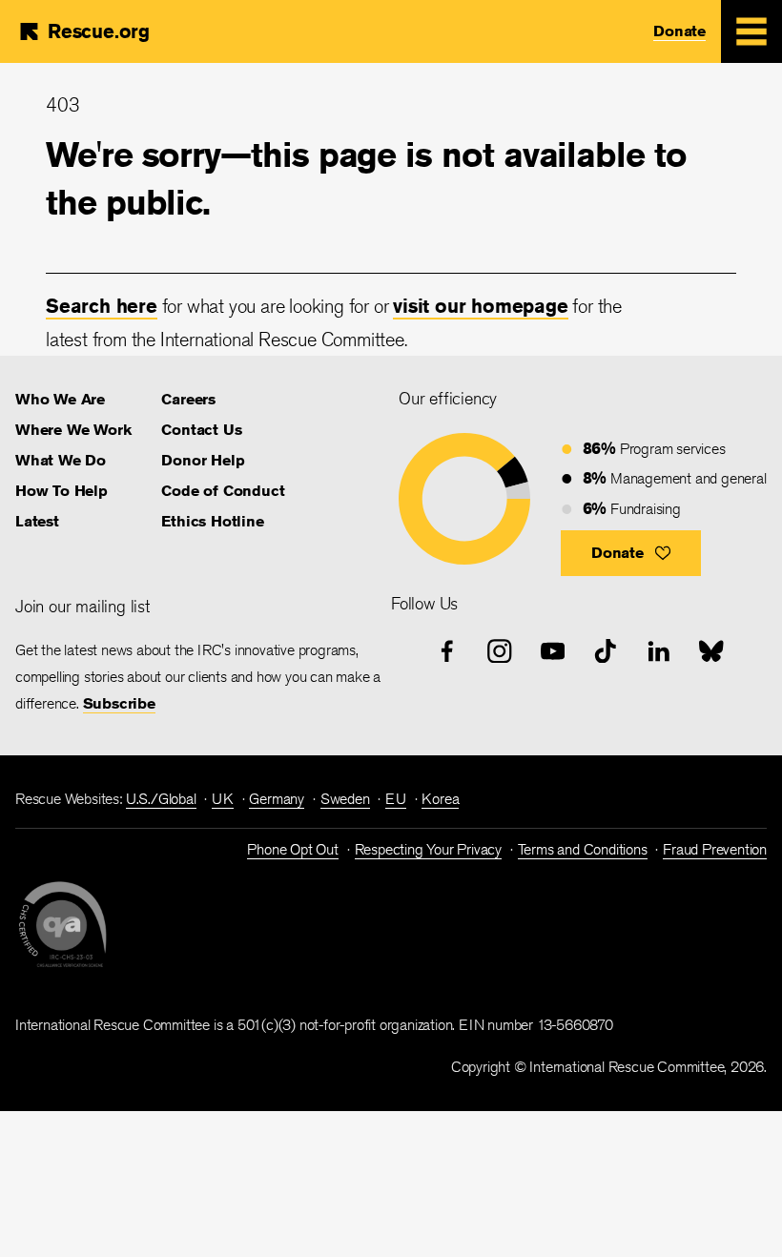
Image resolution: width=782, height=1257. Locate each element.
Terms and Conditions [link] (583, 849)
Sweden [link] (345, 799)
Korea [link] (440, 799)
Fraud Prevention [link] (715, 849)
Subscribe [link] (119, 703)
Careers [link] (188, 399)
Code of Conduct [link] (222, 491)
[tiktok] (605, 651)
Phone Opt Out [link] (292, 849)
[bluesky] (711, 651)
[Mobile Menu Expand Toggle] (751, 31)
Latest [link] (37, 521)
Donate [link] (679, 31)
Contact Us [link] (201, 430)
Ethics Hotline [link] (212, 521)
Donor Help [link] (202, 460)
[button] (631, 553)
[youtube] (553, 651)
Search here (101, 306)
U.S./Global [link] (161, 799)
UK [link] (223, 799)
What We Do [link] (60, 460)
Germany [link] (276, 799)
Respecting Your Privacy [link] (428, 849)
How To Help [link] (61, 491)
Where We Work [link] (73, 430)
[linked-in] (659, 651)
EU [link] (395, 799)
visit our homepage (480, 306)
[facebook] (447, 651)
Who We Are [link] (60, 399)
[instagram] (499, 651)
